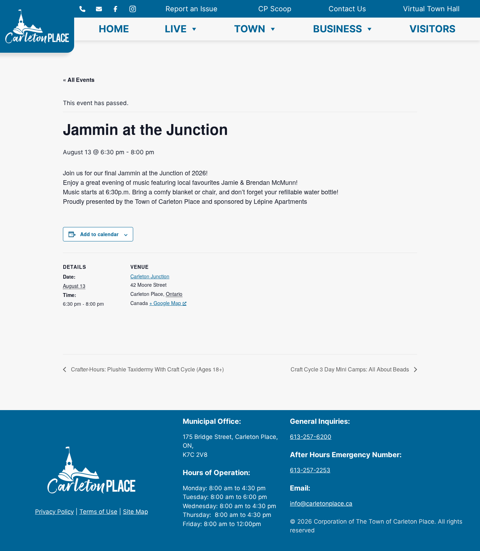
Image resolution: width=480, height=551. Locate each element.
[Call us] (82, 9)
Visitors (432, 29)
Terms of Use (98, 511)
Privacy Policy (54, 511)
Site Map (135, 511)
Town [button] (249, 29)
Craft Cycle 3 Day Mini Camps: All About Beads (350, 369)
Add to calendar (99, 234)
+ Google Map (165, 302)
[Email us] (99, 9)
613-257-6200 (310, 436)
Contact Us (347, 9)
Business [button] (337, 29)
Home (114, 29)
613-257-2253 (310, 470)
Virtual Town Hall (431, 9)
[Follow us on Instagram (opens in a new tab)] (115, 9)
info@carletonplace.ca (321, 503)
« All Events (79, 80)
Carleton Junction (149, 276)
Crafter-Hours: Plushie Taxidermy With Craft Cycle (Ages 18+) (147, 369)
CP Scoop (274, 9)
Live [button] (176, 29)
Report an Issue (192, 9)
